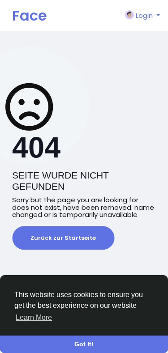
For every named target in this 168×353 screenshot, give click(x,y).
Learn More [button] (34, 317)
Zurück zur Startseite (63, 238)
